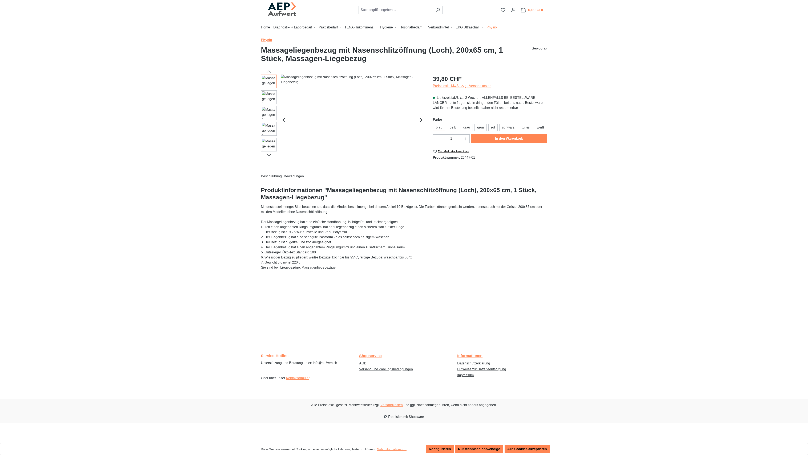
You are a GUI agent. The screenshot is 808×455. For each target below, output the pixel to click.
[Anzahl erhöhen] (465, 138)
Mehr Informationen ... (392, 449)
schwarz (508, 127)
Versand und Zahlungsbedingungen (386, 369)
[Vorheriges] (284, 120)
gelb (453, 127)
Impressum (465, 375)
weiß (540, 127)
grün (480, 127)
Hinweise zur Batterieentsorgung (481, 369)
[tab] (271, 176)
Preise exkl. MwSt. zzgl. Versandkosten (462, 86)
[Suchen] (438, 10)
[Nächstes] (421, 120)
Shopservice (370, 356)
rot (493, 127)
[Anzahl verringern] (437, 138)
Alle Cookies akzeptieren (527, 449)
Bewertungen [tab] (294, 176)
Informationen (469, 356)
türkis (526, 127)
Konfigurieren (440, 449)
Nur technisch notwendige (479, 449)
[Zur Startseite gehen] (282, 9)
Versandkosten (391, 405)
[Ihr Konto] (513, 10)
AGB (362, 363)
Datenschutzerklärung (473, 363)
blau (439, 127)
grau (466, 127)
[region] (343, 120)
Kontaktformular (297, 378)
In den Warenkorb (509, 138)
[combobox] (396, 10)
